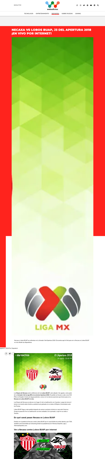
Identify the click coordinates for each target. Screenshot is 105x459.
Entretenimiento (42, 13)
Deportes (55, 13)
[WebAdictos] (52, 5)
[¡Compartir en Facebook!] (6, 353)
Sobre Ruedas (67, 13)
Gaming (78, 13)
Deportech (15, 348)
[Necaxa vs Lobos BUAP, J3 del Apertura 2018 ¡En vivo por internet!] (52, 186)
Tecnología (28, 13)
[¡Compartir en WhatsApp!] (13, 353)
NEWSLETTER (17, 5)
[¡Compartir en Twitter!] (9, 353)
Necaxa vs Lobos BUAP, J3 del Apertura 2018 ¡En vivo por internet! (51, 31)
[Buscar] (98, 5)
